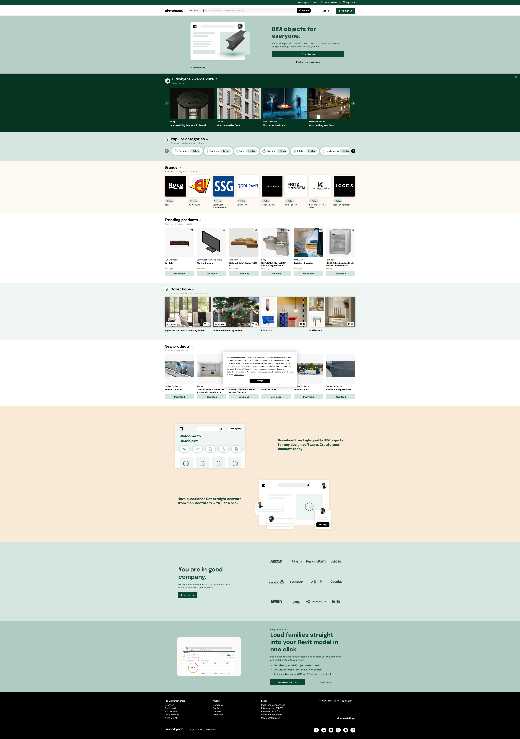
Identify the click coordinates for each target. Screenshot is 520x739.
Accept (260, 381)
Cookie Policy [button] (246, 372)
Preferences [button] (239, 375)
